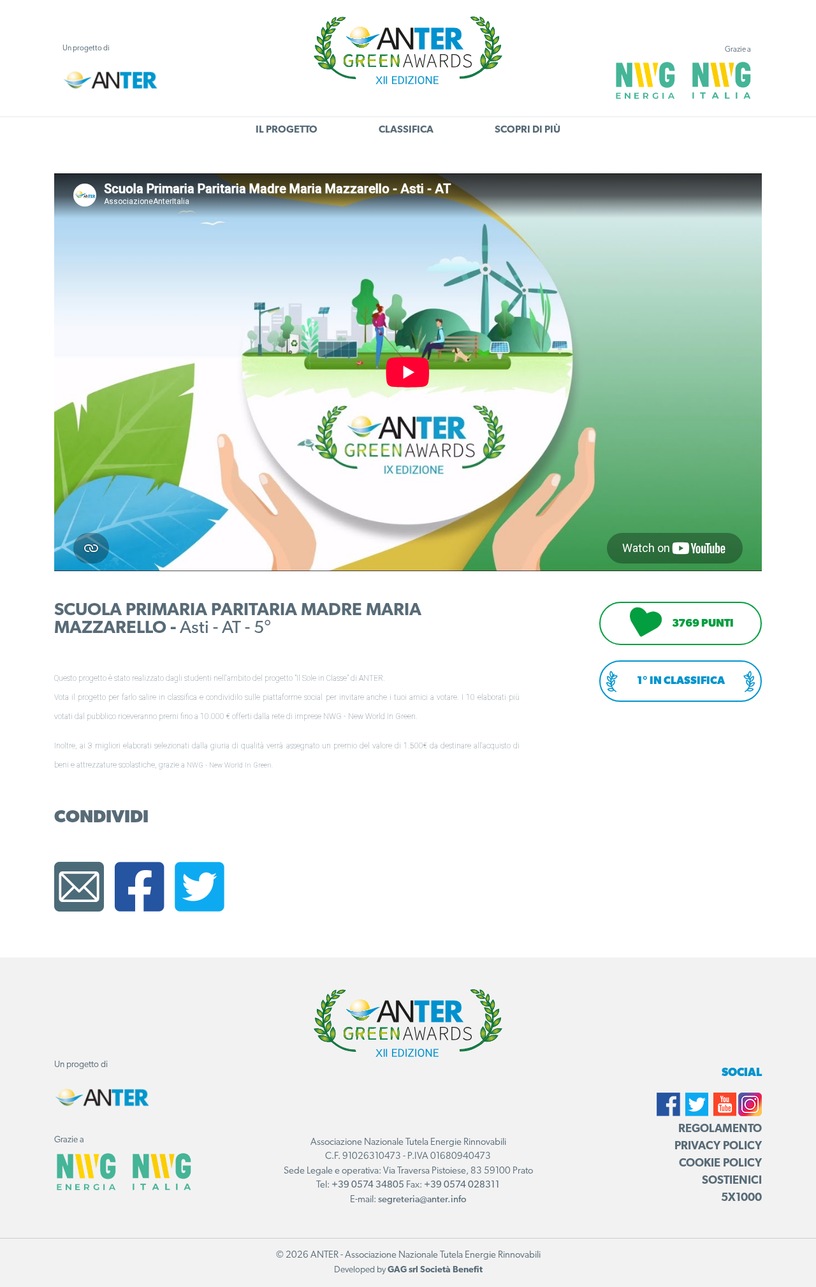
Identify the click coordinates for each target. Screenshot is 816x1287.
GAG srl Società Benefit (435, 1270)
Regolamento (720, 1129)
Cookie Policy (720, 1164)
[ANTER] (110, 79)
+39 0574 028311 (462, 1185)
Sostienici (732, 1181)
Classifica (406, 130)
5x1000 (741, 1198)
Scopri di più (527, 130)
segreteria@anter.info (422, 1200)
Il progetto (286, 130)
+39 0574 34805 (368, 1185)
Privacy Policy (718, 1146)
